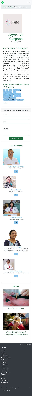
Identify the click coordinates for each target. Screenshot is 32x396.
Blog (2, 376)
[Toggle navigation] (28, 2)
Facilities (10, 7)
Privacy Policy (4, 364)
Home (4, 7)
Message (5, 129)
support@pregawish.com (9, 390)
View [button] (16, 171)
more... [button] (5, 103)
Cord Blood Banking (16, 308)
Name (5, 115)
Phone (5, 122)
